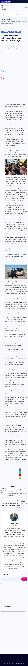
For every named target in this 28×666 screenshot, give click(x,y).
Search (24, 579)
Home (2, 19)
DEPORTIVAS (9, 19)
